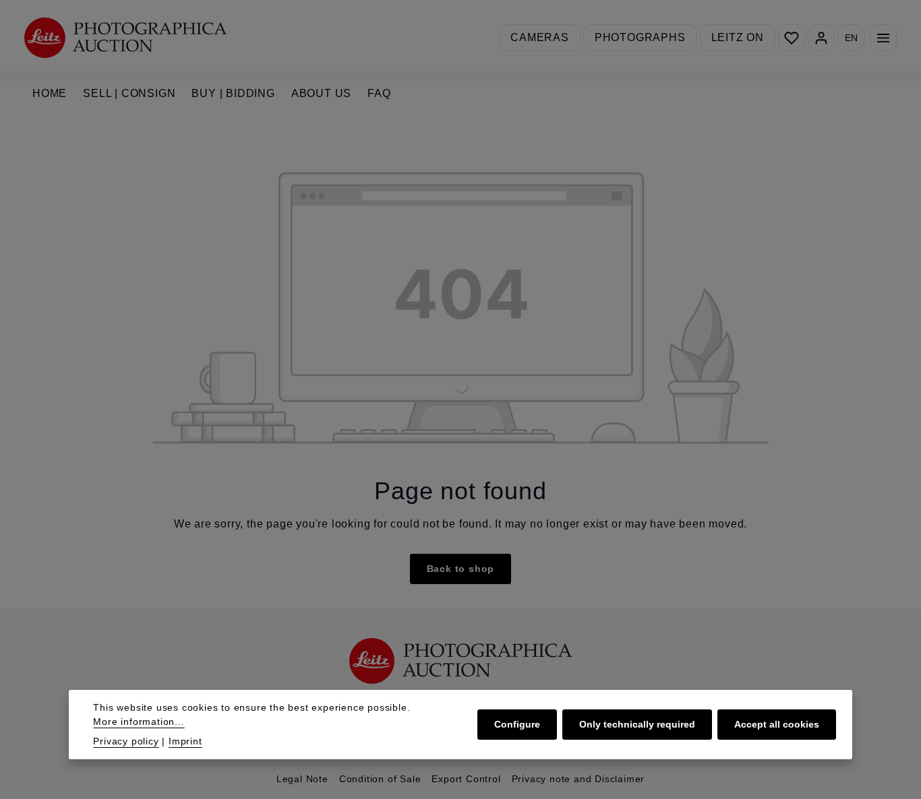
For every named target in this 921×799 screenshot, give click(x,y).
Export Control (466, 778)
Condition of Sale (380, 778)
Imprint (185, 741)
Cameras (539, 37)
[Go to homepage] (125, 37)
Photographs (640, 37)
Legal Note (302, 778)
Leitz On (737, 37)
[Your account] (821, 37)
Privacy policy (125, 741)
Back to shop (461, 568)
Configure (517, 724)
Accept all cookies (776, 724)
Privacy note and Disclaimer (578, 778)
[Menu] (883, 37)
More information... (138, 721)
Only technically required (637, 724)
